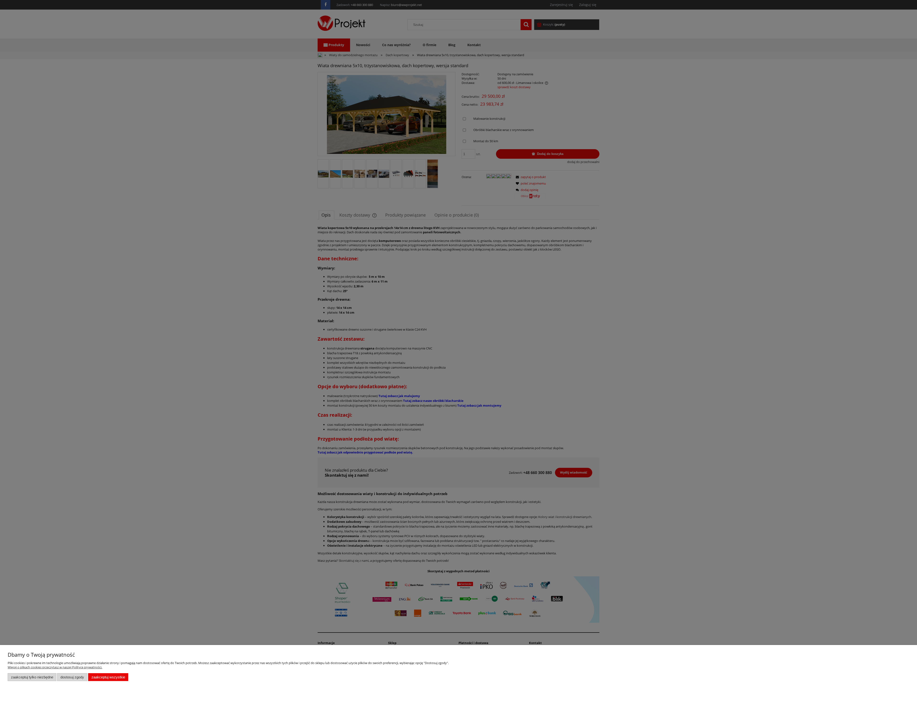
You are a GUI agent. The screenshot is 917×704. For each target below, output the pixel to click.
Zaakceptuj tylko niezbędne (32, 677)
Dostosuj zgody (72, 677)
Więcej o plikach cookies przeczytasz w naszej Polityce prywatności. (55, 667)
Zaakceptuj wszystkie (108, 677)
